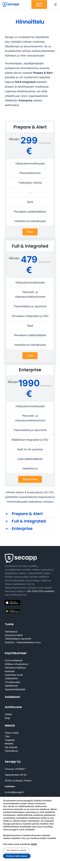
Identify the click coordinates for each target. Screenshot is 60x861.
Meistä (10, 725)
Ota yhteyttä (11, 747)
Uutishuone (13, 707)
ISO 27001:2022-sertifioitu (40, 591)
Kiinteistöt (10, 671)
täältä (34, 844)
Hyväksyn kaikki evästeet (16, 856)
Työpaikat (10, 740)
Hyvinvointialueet (13, 660)
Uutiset (8, 714)
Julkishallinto (11, 678)
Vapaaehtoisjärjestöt (15, 689)
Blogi (7, 718)
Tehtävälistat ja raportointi (18, 638)
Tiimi (7, 736)
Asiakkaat (12, 697)
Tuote (9, 624)
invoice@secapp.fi (14, 792)
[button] (30, 514)
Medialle (9, 743)
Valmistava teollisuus (15, 667)
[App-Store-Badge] (12, 601)
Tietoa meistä (12, 732)
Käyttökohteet (16, 653)
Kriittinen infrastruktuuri (16, 664)
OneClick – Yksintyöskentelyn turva (23, 642)
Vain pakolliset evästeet (16, 850)
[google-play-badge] (12, 609)
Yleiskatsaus (11, 631)
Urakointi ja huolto (14, 675)
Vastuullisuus (11, 751)
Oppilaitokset (11, 685)
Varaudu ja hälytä (14, 635)
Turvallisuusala (12, 682)
